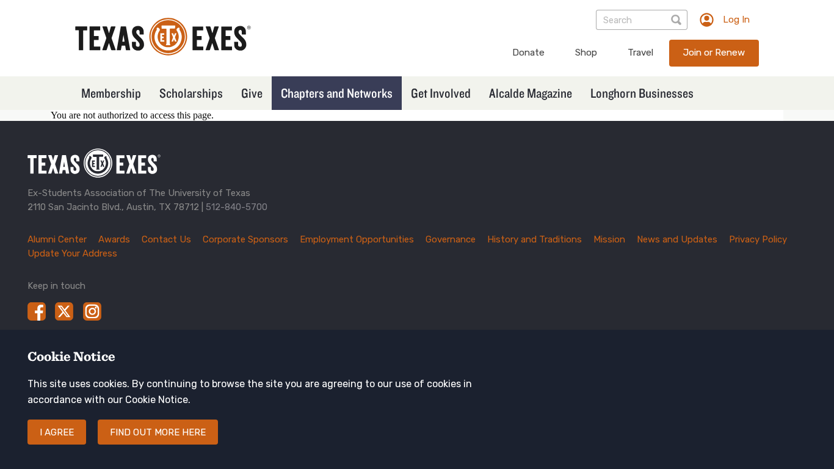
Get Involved (441, 93)
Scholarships (191, 93)
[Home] (163, 52)
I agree (57, 432)
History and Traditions (534, 239)
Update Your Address (72, 253)
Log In (736, 19)
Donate (528, 52)
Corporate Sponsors (245, 239)
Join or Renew (714, 52)
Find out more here (158, 432)
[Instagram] (92, 311)
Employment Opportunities (357, 239)
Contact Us (166, 239)
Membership (111, 93)
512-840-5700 (236, 207)
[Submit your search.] (677, 20)
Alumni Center (57, 239)
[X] (64, 311)
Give (252, 93)
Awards (114, 239)
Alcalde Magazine (530, 93)
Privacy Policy (758, 239)
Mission (609, 239)
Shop (586, 52)
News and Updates (677, 239)
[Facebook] (36, 311)
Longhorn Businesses (642, 93)
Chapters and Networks (337, 93)
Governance (451, 239)
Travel (640, 52)
